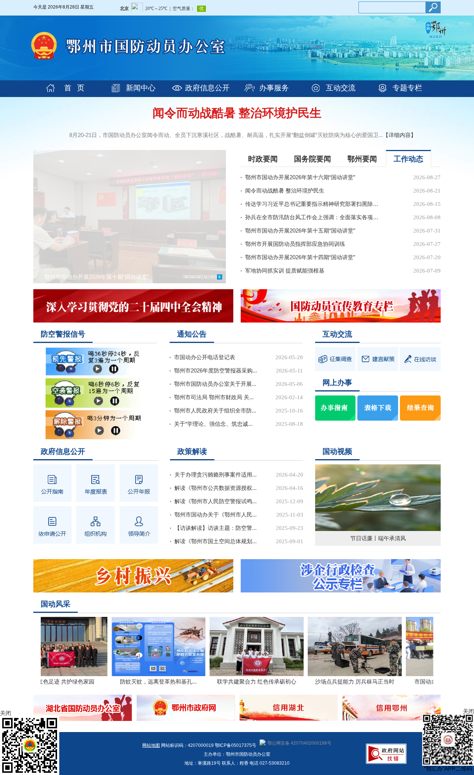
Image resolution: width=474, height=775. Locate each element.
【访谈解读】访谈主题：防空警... (215, 528)
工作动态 (408, 159)
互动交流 (341, 88)
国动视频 (337, 451)
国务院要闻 (312, 159)
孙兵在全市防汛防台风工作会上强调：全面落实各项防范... (313, 217)
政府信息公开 (207, 88)
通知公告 (192, 334)
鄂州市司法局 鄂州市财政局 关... (214, 397)
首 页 (74, 88)
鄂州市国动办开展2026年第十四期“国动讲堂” (300, 257)
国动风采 (55, 604)
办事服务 (274, 88)
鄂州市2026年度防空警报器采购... (215, 370)
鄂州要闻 (362, 159)
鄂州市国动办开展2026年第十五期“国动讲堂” (300, 230)
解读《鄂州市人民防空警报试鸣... (215, 501)
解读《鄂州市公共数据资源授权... (215, 488)
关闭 (468, 711)
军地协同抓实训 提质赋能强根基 (284, 270)
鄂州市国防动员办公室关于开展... (215, 384)
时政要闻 (263, 159)
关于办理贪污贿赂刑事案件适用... (215, 474)
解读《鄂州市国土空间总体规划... (215, 541)
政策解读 (192, 451)
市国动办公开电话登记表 (204, 357)
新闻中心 (141, 88)
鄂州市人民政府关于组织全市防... (215, 410)
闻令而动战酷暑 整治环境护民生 (237, 113)
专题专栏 (407, 88)
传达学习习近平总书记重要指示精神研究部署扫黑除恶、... (313, 204)
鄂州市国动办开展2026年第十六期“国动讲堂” (300, 177)
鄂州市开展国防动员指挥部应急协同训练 (295, 244)
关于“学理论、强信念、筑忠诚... (213, 424)
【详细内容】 (399, 135)
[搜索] (432, 7)
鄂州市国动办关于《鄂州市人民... (215, 514)
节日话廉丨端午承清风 (378, 538)
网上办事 (337, 382)
